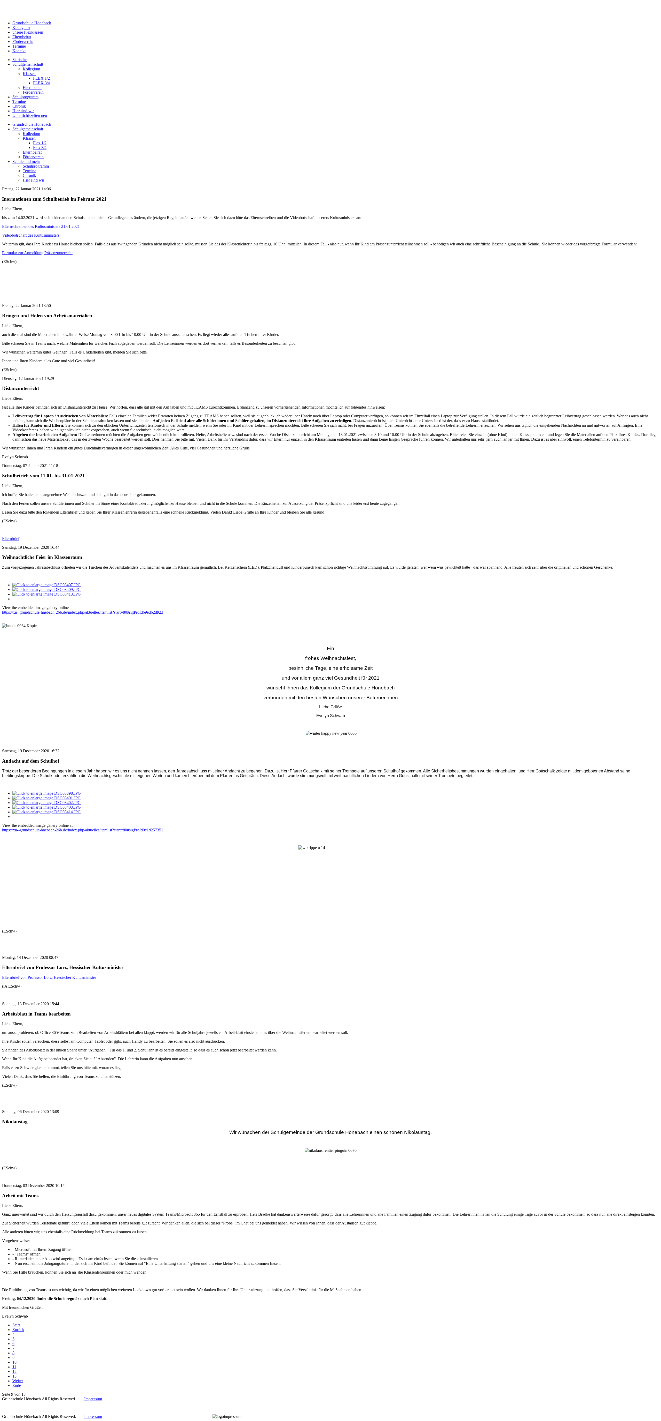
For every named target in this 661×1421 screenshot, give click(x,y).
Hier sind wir (33, 180)
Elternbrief (10, 538)
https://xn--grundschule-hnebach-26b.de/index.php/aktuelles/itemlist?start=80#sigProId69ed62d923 (82, 612)
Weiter (17, 1381)
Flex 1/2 (39, 143)
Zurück (18, 1329)
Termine (29, 171)
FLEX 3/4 (41, 83)
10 (14, 1362)
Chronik (29, 175)
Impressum (93, 1399)
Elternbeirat (32, 87)
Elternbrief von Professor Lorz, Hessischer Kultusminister (49, 977)
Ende (16, 1385)
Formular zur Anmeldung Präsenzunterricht (37, 253)
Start (16, 1325)
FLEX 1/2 (41, 78)
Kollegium (31, 69)
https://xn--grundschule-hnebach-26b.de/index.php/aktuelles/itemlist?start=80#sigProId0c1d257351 (82, 830)
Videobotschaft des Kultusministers (30, 235)
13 (14, 1376)
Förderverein (33, 92)
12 (14, 1371)
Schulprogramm (36, 166)
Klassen (29, 73)
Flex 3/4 (39, 147)
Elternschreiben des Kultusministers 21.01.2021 (41, 226)
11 (14, 1367)
